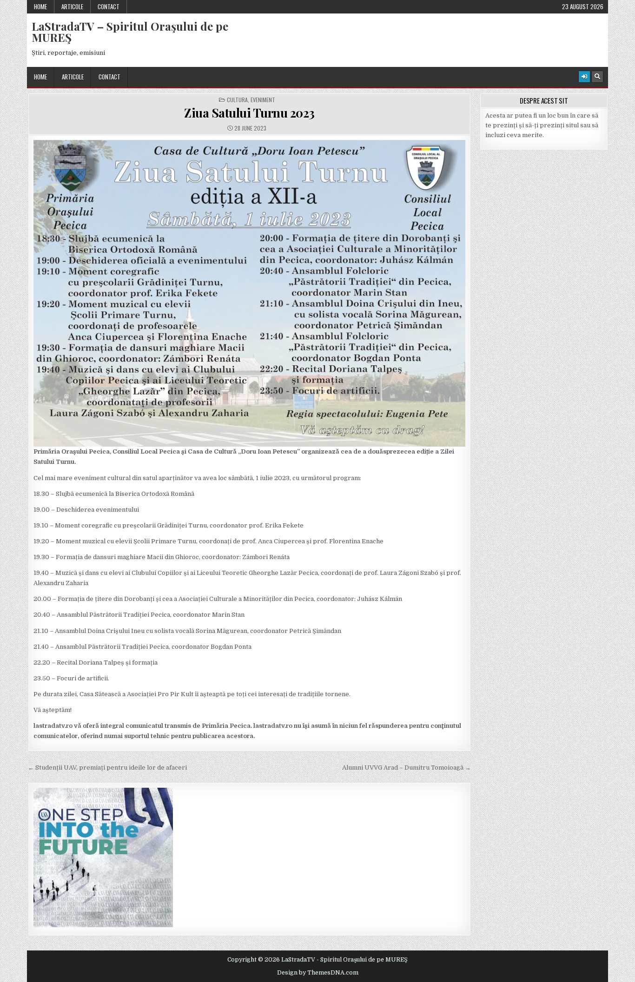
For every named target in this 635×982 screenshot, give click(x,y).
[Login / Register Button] (584, 76)
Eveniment (263, 100)
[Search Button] (597, 76)
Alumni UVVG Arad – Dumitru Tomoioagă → (406, 767)
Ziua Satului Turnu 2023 (249, 113)
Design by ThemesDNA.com (317, 972)
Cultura (237, 100)
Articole (72, 6)
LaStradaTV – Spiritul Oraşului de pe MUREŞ (130, 32)
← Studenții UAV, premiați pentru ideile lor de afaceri (107, 767)
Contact (108, 6)
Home (40, 6)
